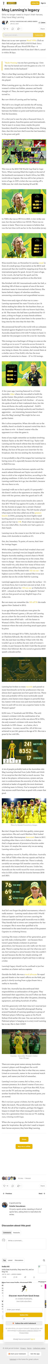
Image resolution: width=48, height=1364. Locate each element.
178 (19, 521)
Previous (9, 1194)
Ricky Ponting (11, 62)
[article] (24, 1271)
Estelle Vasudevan (17, 21)
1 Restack (27, 1178)
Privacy (23, 1348)
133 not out (26, 588)
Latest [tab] (10, 1260)
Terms (29, 1348)
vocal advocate (31, 974)
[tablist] (11, 1232)
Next (40, 1194)
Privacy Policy (23, 1333)
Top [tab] (4, 1260)
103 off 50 (33, 602)
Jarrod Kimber (32, 21)
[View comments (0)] (12, 29)
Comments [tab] (7, 1233)
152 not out (34, 570)
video (12, 394)
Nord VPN (31, 40)
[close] (41, 1286)
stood (41, 263)
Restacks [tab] (16, 1233)
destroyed (30, 837)
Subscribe (35, 3)
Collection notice (39, 1348)
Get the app (35, 1354)
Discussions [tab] (19, 1260)
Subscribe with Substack (25, 1323)
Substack (13, 1359)
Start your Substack (18, 1354)
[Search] (44, 1260)
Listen (43, 23)
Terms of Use (34, 1328)
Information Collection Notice (28, 1331)
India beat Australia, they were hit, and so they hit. (18, 1270)
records (29, 686)
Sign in (43, 3)
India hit (5, 1266)
